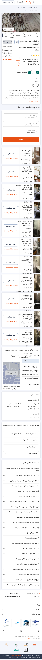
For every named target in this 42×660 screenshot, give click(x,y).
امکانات (18, 35)
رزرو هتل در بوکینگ (31, 7)
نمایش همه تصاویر (8, 29)
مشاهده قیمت (10, 154)
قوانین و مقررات (12, 35)
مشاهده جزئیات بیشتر (12, 158)
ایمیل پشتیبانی (13, 594)
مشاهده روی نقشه (17, 63)
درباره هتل (23, 35)
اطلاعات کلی (36, 35)
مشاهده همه (8, 59)
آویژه (29, 638)
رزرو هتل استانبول (21, 7)
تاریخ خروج (32, 123)
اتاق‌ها (29, 35)
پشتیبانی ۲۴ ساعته (32, 594)
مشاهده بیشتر (35, 102)
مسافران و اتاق (31, 130)
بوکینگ (39, 7)
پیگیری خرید (6, 2)
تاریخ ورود (32, 115)
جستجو (21, 139)
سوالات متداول (5, 35)
